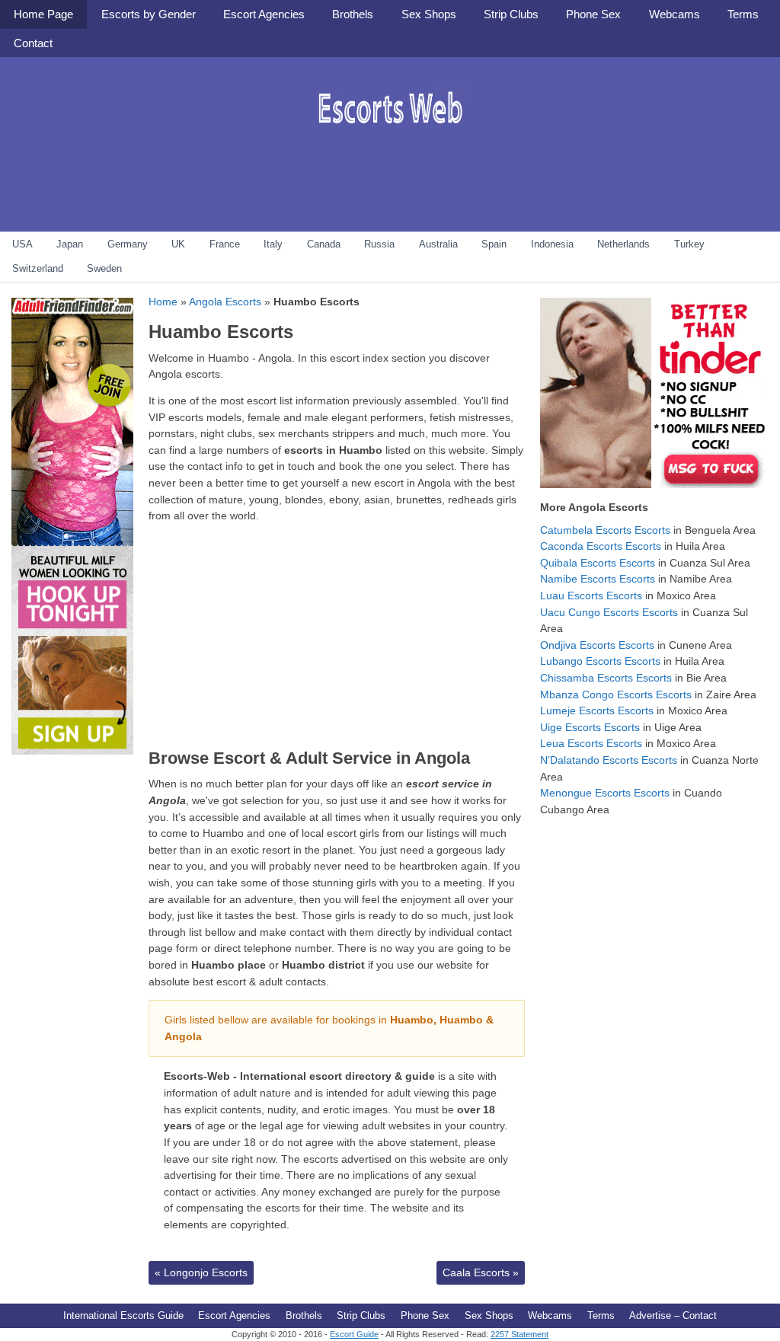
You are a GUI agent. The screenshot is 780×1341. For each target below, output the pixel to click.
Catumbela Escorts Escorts (605, 530)
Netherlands (623, 244)
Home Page (43, 14)
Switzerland (37, 268)
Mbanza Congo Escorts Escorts (616, 694)
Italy (273, 244)
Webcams (674, 14)
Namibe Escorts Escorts (597, 579)
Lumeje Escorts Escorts (597, 710)
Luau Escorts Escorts (591, 595)
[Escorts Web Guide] (390, 141)
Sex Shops (428, 14)
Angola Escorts (225, 301)
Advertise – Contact (673, 1315)
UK (178, 244)
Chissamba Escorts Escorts (606, 678)
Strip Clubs (511, 14)
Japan (69, 244)
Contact (33, 43)
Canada (323, 244)
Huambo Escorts (221, 331)
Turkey (689, 244)
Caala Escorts (481, 1272)
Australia (438, 244)
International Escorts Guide (123, 1315)
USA (22, 244)
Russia (379, 244)
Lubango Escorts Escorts (600, 661)
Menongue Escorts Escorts (605, 793)
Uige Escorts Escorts (590, 727)
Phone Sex (593, 14)
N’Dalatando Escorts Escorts (608, 760)
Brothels (352, 14)
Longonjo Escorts (201, 1272)
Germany (127, 244)
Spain (494, 244)
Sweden (104, 268)
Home (163, 301)
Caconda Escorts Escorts (600, 546)
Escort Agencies (264, 14)
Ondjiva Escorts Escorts (597, 645)
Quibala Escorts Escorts (597, 563)
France (224, 244)
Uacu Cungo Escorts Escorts (609, 612)
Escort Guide (354, 1334)
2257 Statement (519, 1334)
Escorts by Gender (148, 14)
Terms (743, 14)
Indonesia (552, 244)
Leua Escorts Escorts (591, 743)
